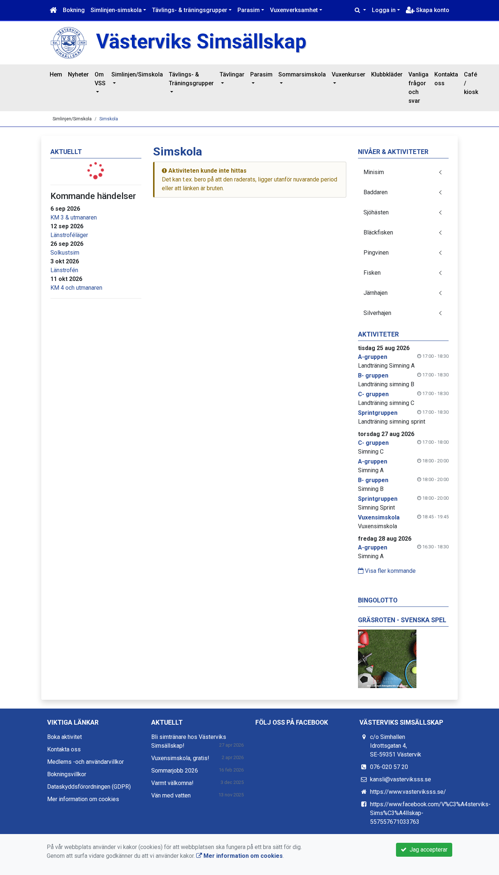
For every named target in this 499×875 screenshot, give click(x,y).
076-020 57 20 (389, 766)
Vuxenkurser (348, 74)
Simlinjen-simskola (116, 10)
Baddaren (375, 192)
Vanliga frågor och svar (418, 87)
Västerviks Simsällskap (201, 41)
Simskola (108, 118)
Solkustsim (64, 252)
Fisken (372, 272)
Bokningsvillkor (66, 774)
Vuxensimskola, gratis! (180, 758)
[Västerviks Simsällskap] (68, 42)
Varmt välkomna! (172, 783)
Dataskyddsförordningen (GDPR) (89, 786)
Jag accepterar (427, 849)
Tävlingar (232, 74)
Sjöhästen (376, 212)
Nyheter (78, 74)
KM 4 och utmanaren (76, 287)
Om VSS (100, 79)
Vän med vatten (171, 795)
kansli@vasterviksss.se (400, 779)
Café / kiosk (471, 83)
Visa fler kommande (389, 570)
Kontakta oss (446, 79)
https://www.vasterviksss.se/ (408, 791)
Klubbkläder (387, 74)
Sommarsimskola (302, 74)
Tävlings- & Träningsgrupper (191, 79)
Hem (56, 74)
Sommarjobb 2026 (174, 770)
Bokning (74, 10)
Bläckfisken (378, 232)
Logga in (384, 10)
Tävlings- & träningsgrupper (189, 10)
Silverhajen (377, 312)
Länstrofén (64, 270)
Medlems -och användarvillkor (85, 761)
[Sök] (360, 10)
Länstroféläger (69, 235)
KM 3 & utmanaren (73, 217)
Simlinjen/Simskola (137, 74)
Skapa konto (432, 10)
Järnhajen (375, 292)
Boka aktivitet (64, 736)
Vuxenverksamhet (294, 10)
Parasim (248, 10)
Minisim (373, 172)
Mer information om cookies (83, 799)
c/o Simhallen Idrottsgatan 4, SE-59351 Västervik (395, 745)
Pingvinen (376, 252)
